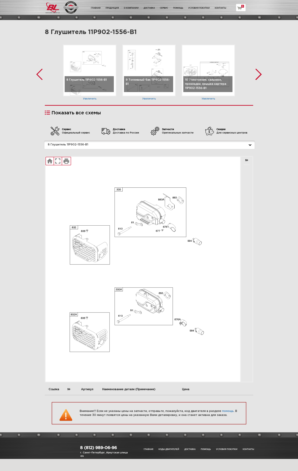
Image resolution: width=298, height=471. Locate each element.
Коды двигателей (168, 449)
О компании (131, 7)
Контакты (220, 7)
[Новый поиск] (50, 161)
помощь (228, 411)
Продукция (112, 7)
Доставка (149, 7)
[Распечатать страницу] (66, 161)
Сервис (164, 7)
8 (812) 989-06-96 (98, 448)
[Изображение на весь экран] (58, 161)
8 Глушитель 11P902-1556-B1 (68, 144)
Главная (96, 7)
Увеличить (90, 99)
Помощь (178, 7)
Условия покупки (199, 7)
